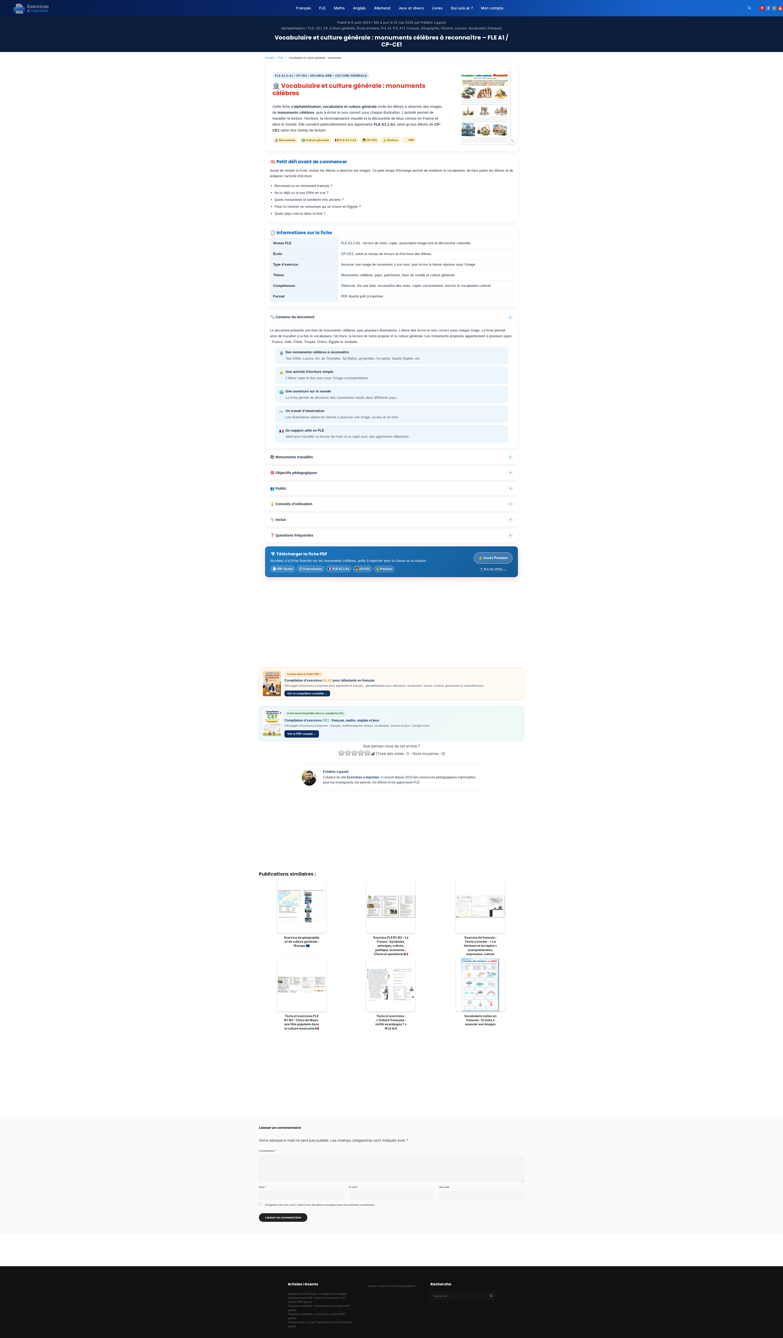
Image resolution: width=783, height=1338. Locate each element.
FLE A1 (386, 28)
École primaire (368, 28)
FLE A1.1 (399, 28)
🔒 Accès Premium (493, 558)
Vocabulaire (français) (485, 28)
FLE (280, 57)
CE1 (319, 28)
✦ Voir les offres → (493, 568)
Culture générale (342, 28)
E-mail (353, 1187)
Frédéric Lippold (433, 22)
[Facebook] (768, 8)
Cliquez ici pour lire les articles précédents (391, 1285)
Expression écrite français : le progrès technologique (317, 1293)
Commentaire (267, 1150)
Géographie (430, 28)
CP (325, 28)
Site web (444, 1187)
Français (412, 28)
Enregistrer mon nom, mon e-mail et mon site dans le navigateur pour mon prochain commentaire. (320, 1204)
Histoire (447, 28)
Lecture (460, 28)
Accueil (269, 57)
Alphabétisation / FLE (297, 28)
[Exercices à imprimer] (28, 8)
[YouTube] (780, 8)
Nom (262, 1187)
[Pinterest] (762, 8)
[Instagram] (774, 8)
